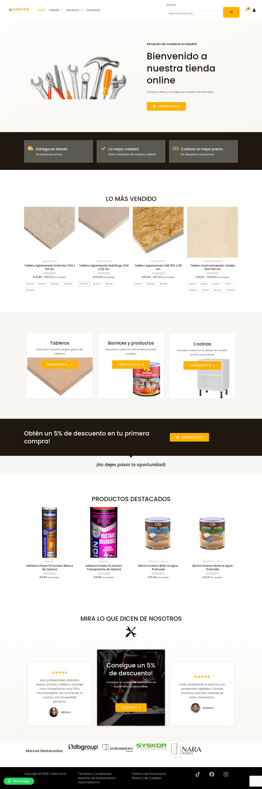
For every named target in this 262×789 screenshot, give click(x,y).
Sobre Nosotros (89, 782)
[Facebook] (211, 774)
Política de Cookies (146, 778)
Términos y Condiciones (94, 774)
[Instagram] (225, 774)
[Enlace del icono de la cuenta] (254, 10)
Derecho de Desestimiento (97, 778)
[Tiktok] (197, 774)
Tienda (54, 10)
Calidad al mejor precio (202, 149)
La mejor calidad (124, 149)
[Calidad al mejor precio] (175, 148)
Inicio (41, 10)
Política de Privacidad (149, 774)
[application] (61, 10)
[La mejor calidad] (103, 148)
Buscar (171, 5)
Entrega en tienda (51, 149)
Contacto (93, 10)
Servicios (72, 10)
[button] (19, 781)
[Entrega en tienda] (31, 148)
